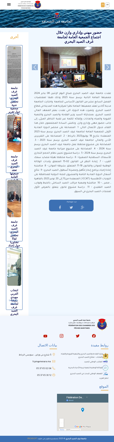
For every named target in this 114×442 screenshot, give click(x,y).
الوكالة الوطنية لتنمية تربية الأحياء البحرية (85, 368)
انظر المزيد (103, 378)
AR (107, 5)
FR (103, 5)
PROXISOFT (32, 439)
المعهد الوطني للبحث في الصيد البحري (86, 374)
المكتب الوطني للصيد (93, 362)
